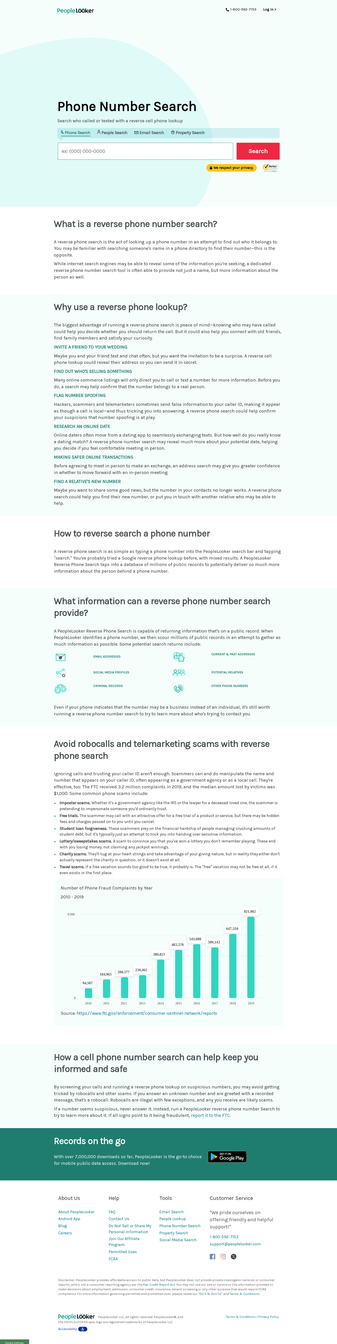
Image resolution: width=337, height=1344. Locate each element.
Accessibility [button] (67, 1329)
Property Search (173, 1232)
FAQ (112, 1211)
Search (258, 151)
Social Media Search (178, 1239)
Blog (62, 1225)
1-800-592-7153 (224, 1236)
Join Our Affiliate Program (124, 1241)
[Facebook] (212, 1256)
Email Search (171, 1211)
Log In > (269, 9)
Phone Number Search (180, 1225)
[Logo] (78, 1317)
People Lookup (172, 1218)
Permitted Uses (123, 1251)
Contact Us (119, 1218)
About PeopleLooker (76, 1211)
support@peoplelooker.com (235, 1243)
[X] (233, 1256)
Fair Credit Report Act (159, 1285)
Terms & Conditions (245, 1294)
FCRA (113, 1258)
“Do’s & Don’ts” (210, 1294)
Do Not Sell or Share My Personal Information (130, 1228)
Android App (69, 1218)
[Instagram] (223, 1256)
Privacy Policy (268, 1317)
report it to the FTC (210, 1115)
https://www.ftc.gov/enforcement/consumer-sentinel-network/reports (147, 1013)
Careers (65, 1232)
